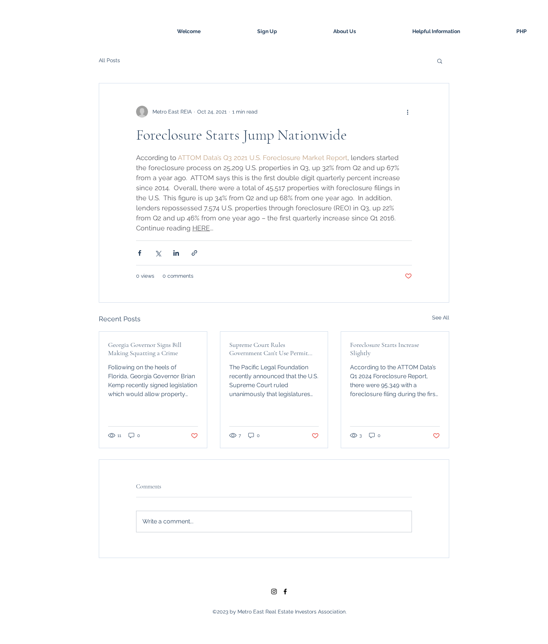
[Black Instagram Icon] (274, 591)
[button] (439, 61)
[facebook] (285, 591)
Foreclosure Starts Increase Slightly (384, 349)
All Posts (109, 60)
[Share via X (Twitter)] (157, 252)
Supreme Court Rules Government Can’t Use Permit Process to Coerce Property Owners (268, 349)
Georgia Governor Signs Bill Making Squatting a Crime (145, 349)
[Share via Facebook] (139, 252)
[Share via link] (194, 252)
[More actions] (407, 111)
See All (440, 318)
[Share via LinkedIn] (176, 252)
